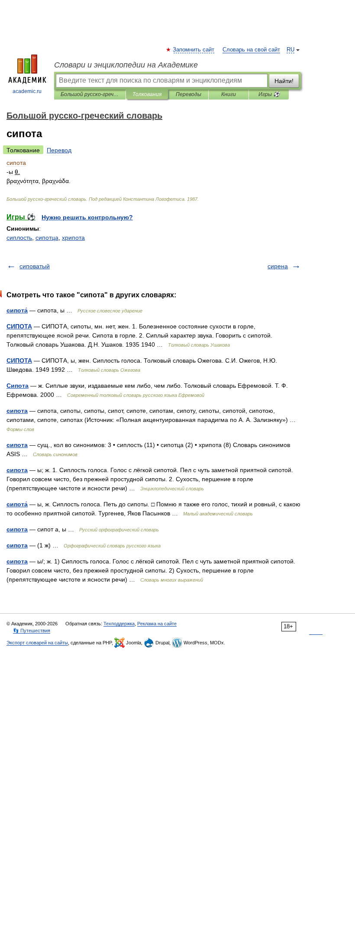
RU (290, 50)
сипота (17, 410)
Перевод (59, 150)
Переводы (188, 94)
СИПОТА (19, 326)
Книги (228, 94)
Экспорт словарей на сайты (37, 642)
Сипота (17, 385)
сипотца (47, 237)
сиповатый (34, 266)
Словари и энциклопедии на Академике (126, 65)
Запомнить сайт (194, 50)
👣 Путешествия (31, 630)
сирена (278, 266)
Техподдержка (119, 623)
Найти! (284, 80)
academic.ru (27, 91)
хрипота (73, 237)
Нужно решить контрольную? (87, 217)
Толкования (146, 94)
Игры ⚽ (269, 94)
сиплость (19, 237)
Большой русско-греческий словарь (90, 94)
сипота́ (17, 310)
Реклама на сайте (157, 623)
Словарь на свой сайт (251, 50)
